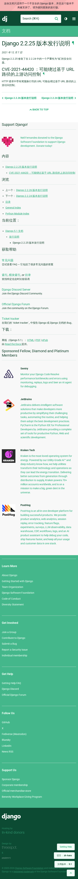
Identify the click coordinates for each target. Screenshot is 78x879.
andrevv (10, 858)
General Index (13, 207)
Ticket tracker (10, 318)
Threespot (10, 848)
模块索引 (14, 275)
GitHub (6, 722)
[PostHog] (8, 515)
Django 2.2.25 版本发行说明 (21, 166)
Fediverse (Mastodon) (14, 734)
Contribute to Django (13, 637)
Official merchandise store (16, 790)
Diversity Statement (13, 604)
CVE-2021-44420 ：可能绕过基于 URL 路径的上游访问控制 (42, 172)
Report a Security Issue (15, 649)
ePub (45, 340)
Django (5, 19)
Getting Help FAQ (11, 683)
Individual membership (14, 655)
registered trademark (23, 871)
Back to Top (40, 109)
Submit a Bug (9, 643)
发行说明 (14, 236)
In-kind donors (13, 832)
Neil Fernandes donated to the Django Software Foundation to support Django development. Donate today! (42, 141)
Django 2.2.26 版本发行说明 (20, 98)
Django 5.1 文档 (14, 231)
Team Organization (12, 587)
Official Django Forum (16, 304)
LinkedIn (6, 745)
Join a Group (9, 632)
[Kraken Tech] (8, 461)
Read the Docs (13, 344)
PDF (38, 340)
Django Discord (10, 688)
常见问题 (7, 260)
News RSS (7, 751)
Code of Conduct (11, 598)
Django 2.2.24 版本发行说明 (58, 98)
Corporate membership (15, 785)
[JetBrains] (8, 411)
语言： (64, 855)
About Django (9, 575)
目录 (8, 201)
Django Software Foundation (18, 592)
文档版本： (64, 864)
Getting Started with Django (17, 581)
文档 (6, 30)
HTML (30, 340)
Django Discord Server (16, 289)
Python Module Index (17, 213)
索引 (5, 275)
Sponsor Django (11, 779)
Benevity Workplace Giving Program (22, 796)
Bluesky (6, 739)
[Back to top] (71, 873)
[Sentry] (8, 379)
